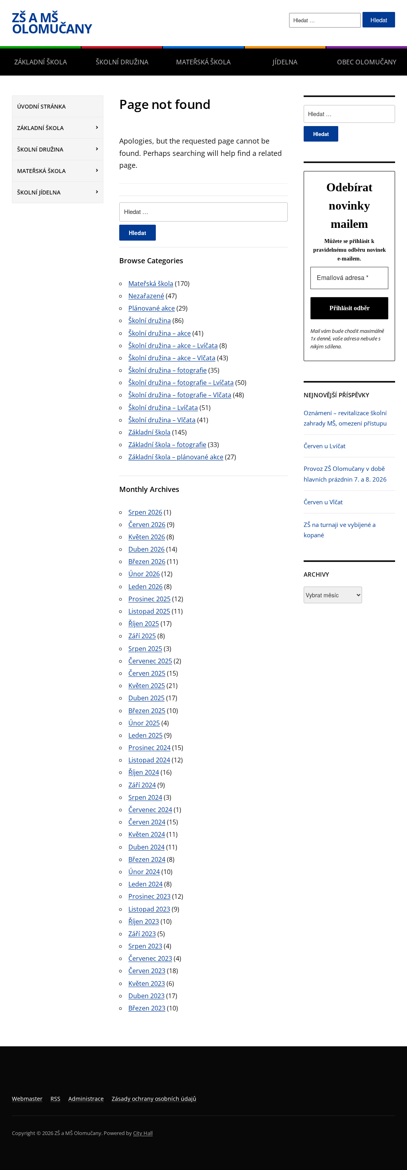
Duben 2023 (146, 995)
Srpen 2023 (145, 946)
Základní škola (40, 62)
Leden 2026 (145, 586)
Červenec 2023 (150, 958)
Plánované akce (151, 308)
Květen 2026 (146, 537)
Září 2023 (142, 933)
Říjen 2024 (143, 772)
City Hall (143, 1133)
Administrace (86, 1098)
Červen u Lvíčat (324, 446)
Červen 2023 (146, 970)
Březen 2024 (146, 859)
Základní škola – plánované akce (175, 457)
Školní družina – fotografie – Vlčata (179, 395)
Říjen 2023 (143, 921)
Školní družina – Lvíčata (163, 407)
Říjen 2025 (143, 623)
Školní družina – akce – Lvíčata (173, 345)
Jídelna (285, 62)
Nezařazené (146, 296)
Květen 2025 (146, 685)
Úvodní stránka (41, 106)
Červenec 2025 (150, 661)
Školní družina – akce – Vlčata (171, 358)
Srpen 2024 (145, 797)
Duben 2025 (146, 698)
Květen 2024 (146, 834)
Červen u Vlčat (323, 502)
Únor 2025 (144, 723)
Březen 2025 (146, 710)
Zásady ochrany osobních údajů (154, 1098)
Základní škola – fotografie (167, 444)
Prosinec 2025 (149, 599)
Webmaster (27, 1098)
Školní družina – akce (159, 333)
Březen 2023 (146, 1008)
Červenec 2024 (150, 809)
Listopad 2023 (149, 909)
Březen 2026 (146, 561)
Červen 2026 (146, 524)
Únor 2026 (144, 573)
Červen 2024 (146, 822)
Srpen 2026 (145, 512)
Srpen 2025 (145, 648)
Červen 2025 (146, 673)
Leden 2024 (145, 884)
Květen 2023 (146, 983)
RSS (55, 1098)
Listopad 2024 (149, 760)
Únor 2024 (144, 871)
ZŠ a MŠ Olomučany (52, 23)
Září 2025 (142, 636)
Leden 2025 (145, 735)
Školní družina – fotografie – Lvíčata (181, 382)
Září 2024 (142, 785)
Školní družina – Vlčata (162, 420)
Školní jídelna (38, 192)
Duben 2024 (146, 847)
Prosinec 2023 (149, 896)
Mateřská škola (203, 62)
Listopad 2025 (149, 611)
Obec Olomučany (366, 62)
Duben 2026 (146, 549)
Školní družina (122, 62)
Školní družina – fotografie (167, 370)
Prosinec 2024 (149, 747)
